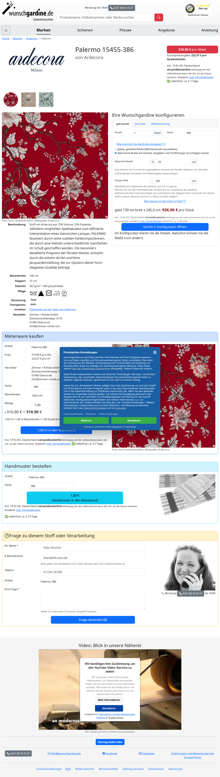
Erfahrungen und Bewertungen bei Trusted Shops (192, 755)
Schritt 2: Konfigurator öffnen (165, 227)
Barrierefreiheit (108, 769)
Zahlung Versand (133, 769)
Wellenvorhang (160, 124)
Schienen (85, 30)
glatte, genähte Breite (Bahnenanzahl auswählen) (147, 149)
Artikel (9, 346)
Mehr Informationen (109, 699)
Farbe (170, 132)
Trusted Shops (115, 717)
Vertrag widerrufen (110, 742)
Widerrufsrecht (84, 769)
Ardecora (31, 38)
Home (5, 38)
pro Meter (192, 49)
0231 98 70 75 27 (123, 8)
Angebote (166, 30)
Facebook (111, 753)
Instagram (148, 753)
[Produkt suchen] (158, 17)
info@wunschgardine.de (65, 753)
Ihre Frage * (12, 589)
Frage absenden (91, 620)
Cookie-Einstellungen (49, 769)
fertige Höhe (121, 180)
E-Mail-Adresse (14, 556)
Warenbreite (12, 394)
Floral (33, 299)
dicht (33, 304)
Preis (8, 354)
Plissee (125, 30)
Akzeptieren (109, 708)
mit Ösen (140, 124)
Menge (9, 403)
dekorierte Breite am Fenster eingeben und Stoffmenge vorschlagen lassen (163, 153)
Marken (44, 30)
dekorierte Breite (124, 161)
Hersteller (11, 367)
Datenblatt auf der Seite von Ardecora (52, 309)
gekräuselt (122, 124)
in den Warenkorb (56, 430)
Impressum (175, 769)
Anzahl (118, 132)
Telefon (9, 570)
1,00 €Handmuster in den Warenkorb (75, 497)
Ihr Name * (11, 545)
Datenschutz (156, 769)
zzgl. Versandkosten (201, 77)
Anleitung (209, 30)
